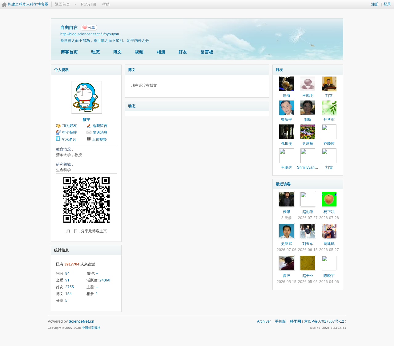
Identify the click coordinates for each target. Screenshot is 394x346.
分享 (91, 28)
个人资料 (61, 70)
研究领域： (65, 164)
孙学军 (329, 119)
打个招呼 (69, 132)
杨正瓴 (329, 212)
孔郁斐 (286, 143)
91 (67, 280)
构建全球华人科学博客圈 (28, 4)
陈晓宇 (329, 275)
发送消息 (100, 132)
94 (67, 273)
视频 (139, 51)
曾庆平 (286, 119)
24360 (104, 280)
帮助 (106, 4)
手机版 (280, 321)
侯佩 (286, 212)
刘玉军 (307, 244)
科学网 (295, 321)
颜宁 (86, 119)
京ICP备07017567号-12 (324, 321)
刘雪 (329, 167)
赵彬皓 (307, 212)
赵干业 (307, 275)
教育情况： (65, 149)
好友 (183, 51)
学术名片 (69, 139)
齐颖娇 (329, 143)
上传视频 (99, 139)
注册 (375, 4)
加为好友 (69, 126)
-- (97, 273)
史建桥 (307, 143)
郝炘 (308, 119)
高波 (286, 275)
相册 (161, 51)
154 (68, 294)
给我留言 (100, 126)
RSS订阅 (88, 4)
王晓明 (307, 95)
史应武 (286, 244)
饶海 (286, 95)
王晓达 (286, 167)
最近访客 (283, 184)
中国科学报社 (91, 327)
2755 (69, 287)
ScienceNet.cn (81, 321)
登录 (387, 4)
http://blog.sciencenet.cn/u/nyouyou (89, 34)
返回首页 (62, 4)
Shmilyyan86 (308, 167)
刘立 (329, 95)
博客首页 (69, 51)
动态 (95, 51)
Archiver (264, 321)
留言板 (206, 51)
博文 (117, 51)
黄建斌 (329, 244)
